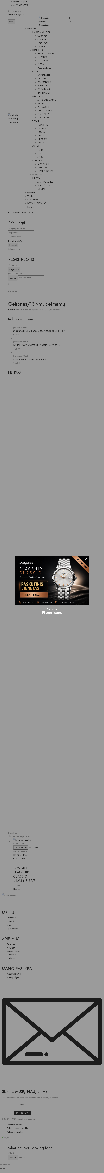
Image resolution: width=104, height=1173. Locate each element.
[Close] (86, 559)
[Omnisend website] (52, 611)
